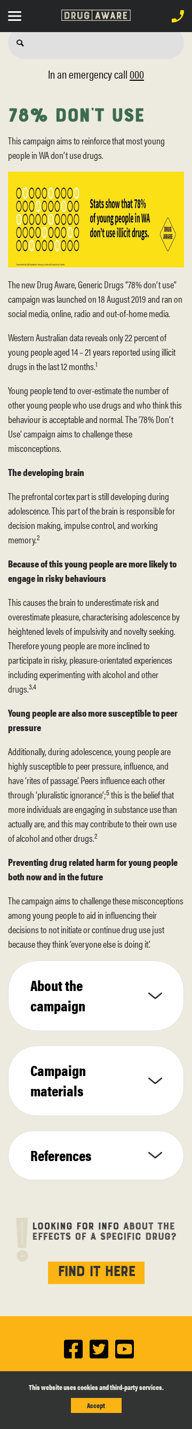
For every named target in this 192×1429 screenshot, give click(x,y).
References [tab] (60, 1155)
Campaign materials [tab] (58, 1080)
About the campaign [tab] (57, 995)
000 (137, 74)
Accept (96, 1405)
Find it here (96, 1270)
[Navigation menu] (17, 15)
